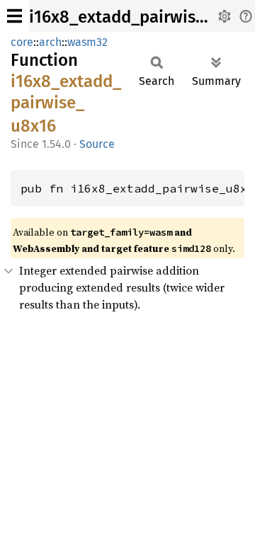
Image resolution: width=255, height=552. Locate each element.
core (22, 42)
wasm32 (87, 42)
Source (97, 144)
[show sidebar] (14, 16)
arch (50, 42)
